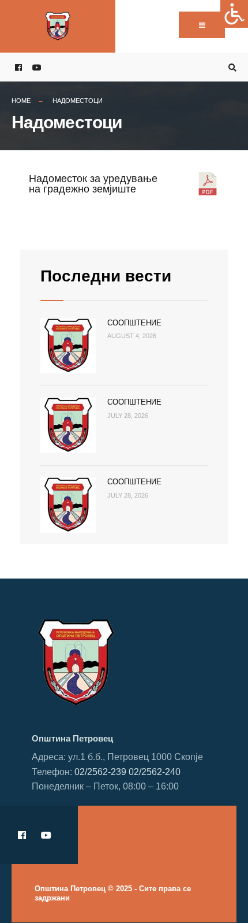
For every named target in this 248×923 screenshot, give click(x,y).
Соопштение (134, 322)
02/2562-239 (100, 771)
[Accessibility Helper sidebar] (234, 14)
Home (21, 100)
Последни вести (105, 276)
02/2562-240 (155, 771)
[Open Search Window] (230, 67)
